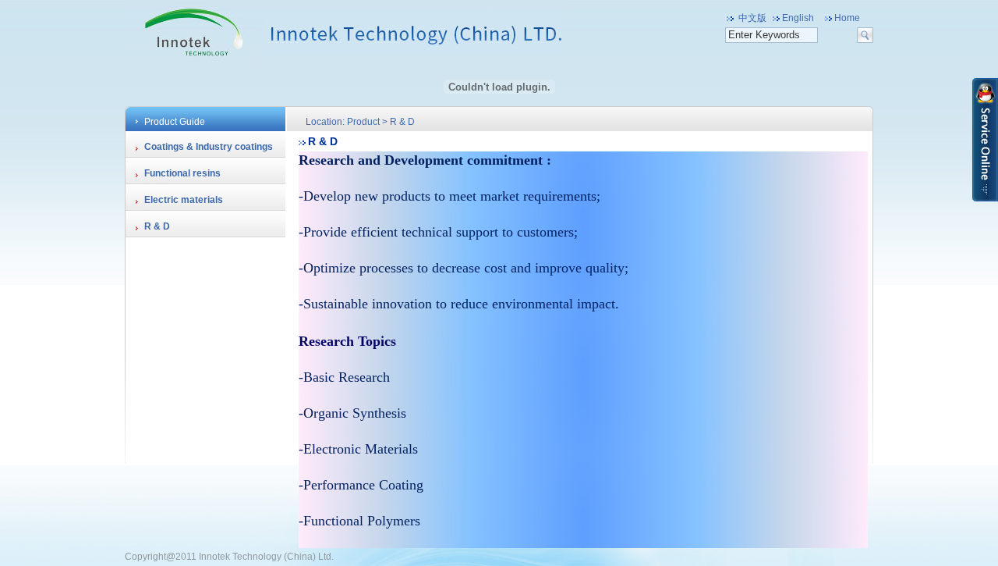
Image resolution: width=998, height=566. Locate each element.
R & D (157, 226)
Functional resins (182, 173)
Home (847, 17)
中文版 (752, 17)
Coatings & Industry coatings (208, 146)
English (798, 17)
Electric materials (183, 199)
